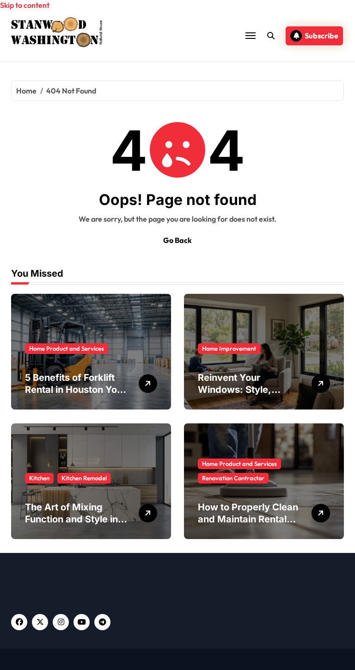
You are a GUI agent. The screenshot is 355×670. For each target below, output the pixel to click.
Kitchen (39, 478)
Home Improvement (229, 348)
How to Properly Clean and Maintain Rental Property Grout (248, 519)
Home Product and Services (66, 348)
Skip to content (24, 5)
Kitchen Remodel (84, 478)
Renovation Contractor (233, 478)
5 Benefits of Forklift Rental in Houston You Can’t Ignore (73, 389)
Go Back (177, 240)
